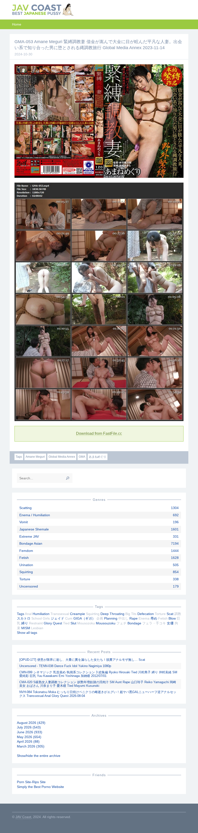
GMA (82, 456)
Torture (24, 579)
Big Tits (130, 614)
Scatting (25, 508)
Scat (170, 614)
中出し (123, 618)
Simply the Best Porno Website (40, 787)
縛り (24, 623)
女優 (170, 623)
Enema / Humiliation (34, 515)
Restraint (36, 623)
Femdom (26, 551)
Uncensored (28, 586)
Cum (68, 618)
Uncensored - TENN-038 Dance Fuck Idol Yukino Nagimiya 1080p (65, 666)
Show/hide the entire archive (38, 756)
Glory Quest (53, 623)
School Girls (40, 618)
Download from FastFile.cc (99, 433)
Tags (19, 456)
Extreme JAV (29, 536)
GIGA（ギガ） (84, 618)
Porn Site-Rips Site (31, 782)
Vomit (23, 522)
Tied (66, 623)
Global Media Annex (62, 456)
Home (16, 24)
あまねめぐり (97, 456)
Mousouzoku (105, 623)
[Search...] (68, 478)
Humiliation (41, 614)
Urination (26, 565)
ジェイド (57, 618)
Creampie (77, 614)
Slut (73, 623)
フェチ (121, 623)
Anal (28, 614)
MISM (25, 628)
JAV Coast (23, 817)
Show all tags (27, 633)
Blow (172, 618)
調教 (177, 614)
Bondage (134, 623)
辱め (153, 618)
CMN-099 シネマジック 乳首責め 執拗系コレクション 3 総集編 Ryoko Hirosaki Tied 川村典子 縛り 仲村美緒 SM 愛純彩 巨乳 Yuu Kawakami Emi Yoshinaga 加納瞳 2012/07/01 (98, 674)
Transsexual (59, 614)
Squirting (26, 572)
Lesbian (37, 628)
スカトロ (23, 618)
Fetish (24, 558)
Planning (110, 618)
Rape (133, 618)
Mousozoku (86, 623)
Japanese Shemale (34, 529)
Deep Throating (112, 614)
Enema (144, 618)
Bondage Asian (30, 543)
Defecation (145, 614)
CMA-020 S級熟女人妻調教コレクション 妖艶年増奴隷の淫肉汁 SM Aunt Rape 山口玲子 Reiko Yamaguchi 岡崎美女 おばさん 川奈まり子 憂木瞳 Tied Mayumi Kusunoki (97, 684)
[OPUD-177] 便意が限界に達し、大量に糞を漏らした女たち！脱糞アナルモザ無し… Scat (82, 659)
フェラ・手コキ (154, 623)
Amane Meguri (35, 456)
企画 (99, 618)
